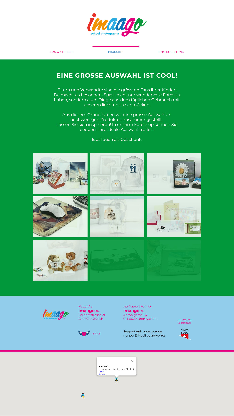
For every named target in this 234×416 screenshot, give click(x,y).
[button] (60, 173)
